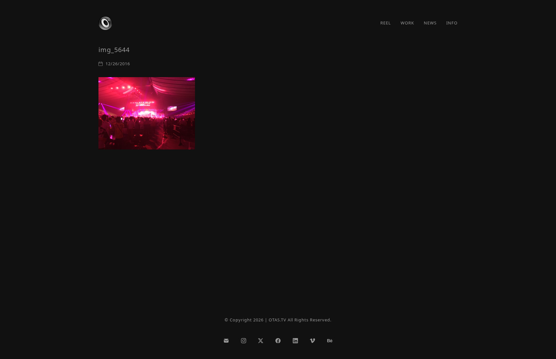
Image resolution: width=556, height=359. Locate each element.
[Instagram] (243, 340)
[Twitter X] (260, 340)
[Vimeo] (312, 340)
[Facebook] (278, 340)
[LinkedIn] (295, 340)
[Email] (226, 340)
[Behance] (329, 340)
